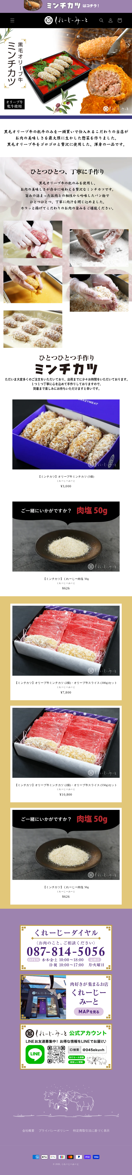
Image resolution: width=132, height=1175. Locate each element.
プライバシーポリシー (54, 1130)
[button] (12, 20)
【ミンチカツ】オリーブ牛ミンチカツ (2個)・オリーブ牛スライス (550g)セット (66, 785)
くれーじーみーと (70, 1164)
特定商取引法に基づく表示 (91, 1130)
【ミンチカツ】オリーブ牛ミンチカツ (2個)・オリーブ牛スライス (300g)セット (66, 682)
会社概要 (28, 1130)
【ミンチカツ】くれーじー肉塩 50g (66, 578)
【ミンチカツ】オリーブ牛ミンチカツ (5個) (66, 476)
